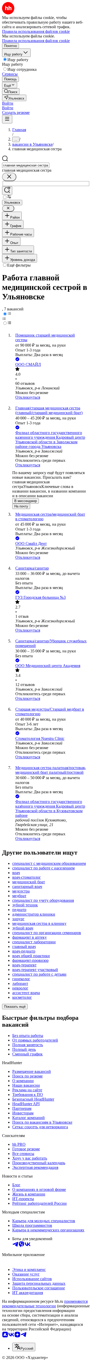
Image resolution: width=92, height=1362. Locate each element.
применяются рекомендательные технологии (45, 1303)
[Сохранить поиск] (7, 190)
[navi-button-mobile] (7, 119)
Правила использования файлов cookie (36, 40)
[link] (10, 91)
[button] (7, 103)
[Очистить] (9, 177)
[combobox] (25, 165)
